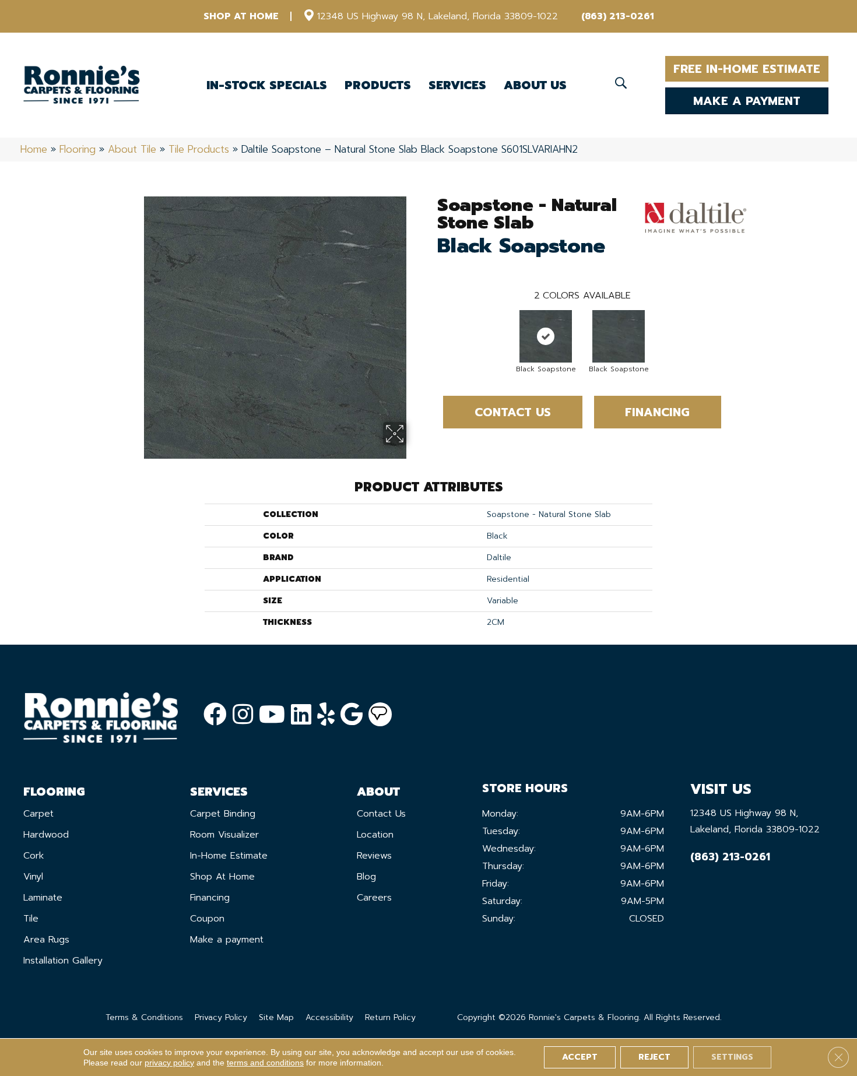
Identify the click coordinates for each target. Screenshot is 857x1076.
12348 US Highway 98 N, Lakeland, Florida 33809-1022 (437, 16)
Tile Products (198, 149)
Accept (580, 1057)
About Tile (132, 149)
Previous (431, 324)
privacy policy (169, 1062)
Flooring (77, 149)
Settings (732, 1057)
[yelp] (326, 714)
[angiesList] (380, 714)
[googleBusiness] (351, 714)
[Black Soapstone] (546, 336)
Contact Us (513, 412)
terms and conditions (265, 1062)
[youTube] (272, 714)
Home (33, 149)
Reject (654, 1057)
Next (733, 324)
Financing (657, 412)
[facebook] (215, 714)
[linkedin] (301, 714)
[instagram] (243, 714)
